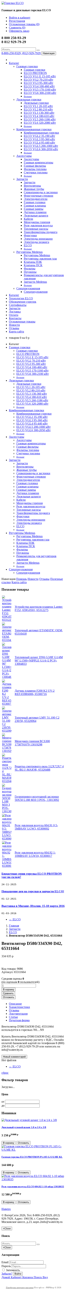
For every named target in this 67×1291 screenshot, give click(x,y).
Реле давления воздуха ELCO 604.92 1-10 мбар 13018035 (32, 1186)
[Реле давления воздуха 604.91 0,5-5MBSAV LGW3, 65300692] (6, 838)
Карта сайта (16, 331)
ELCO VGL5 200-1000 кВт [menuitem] (41, 145)
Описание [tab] (15, 1003)
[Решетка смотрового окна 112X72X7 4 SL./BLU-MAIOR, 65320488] (6, 781)
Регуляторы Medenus (29, 252)
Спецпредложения (28, 288)
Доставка (15, 311)
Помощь (21, 579)
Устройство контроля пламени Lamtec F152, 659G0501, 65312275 (39, 608)
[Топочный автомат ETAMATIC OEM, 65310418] (6, 640)
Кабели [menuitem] (28, 218)
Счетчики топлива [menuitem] (35, 172)
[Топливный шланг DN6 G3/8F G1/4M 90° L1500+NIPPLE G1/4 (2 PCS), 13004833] (6, 676)
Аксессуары (24, 155)
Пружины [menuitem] (30, 271)
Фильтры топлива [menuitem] (35, 169)
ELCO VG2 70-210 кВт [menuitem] (38, 79)
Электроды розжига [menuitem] (36, 242)
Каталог (14, 63)
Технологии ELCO (21, 298)
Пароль (6, 1266)
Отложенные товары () (24, 24)
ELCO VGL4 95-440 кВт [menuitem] (39, 142)
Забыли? (6, 1273)
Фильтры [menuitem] (29, 268)
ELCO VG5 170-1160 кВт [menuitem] (40, 89)
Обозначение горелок (22, 301)
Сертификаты (17, 305)
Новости (14, 324)
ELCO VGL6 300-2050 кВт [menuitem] (41, 149)
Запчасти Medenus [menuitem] (35, 281)
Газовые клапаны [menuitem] (35, 205)
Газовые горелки (27, 66)
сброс (5, 1072)
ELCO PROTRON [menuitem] (35, 73)
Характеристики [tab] (19, 1007)
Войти (18, 1273)
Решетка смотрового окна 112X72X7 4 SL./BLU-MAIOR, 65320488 (39, 768)
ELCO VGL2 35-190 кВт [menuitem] (39, 136)
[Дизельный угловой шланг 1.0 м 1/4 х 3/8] (29, 1120)
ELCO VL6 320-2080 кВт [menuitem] (40, 122)
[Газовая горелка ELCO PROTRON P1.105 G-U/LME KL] (33, 1149)
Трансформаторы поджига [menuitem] (40, 232)
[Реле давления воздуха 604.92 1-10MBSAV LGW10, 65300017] (6, 865)
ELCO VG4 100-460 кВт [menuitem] (39, 86)
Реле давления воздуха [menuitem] (38, 225)
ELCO (15, 919)
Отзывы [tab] (14, 1010)
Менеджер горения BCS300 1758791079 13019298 (32, 743)
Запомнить (12, 1270)
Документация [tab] (18, 1013)
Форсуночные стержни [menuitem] (38, 195)
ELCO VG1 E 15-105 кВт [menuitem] (40, 76)
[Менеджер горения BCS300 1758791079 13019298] (6, 750)
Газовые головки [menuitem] (34, 202)
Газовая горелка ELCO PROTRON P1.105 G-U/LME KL (32, 1156)
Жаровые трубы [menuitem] (34, 189)
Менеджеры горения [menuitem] (37, 222)
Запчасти (22, 179)
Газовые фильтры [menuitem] (35, 165)
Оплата (13, 314)
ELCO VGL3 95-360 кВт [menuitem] (39, 139)
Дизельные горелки (28, 99)
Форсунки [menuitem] (30, 235)
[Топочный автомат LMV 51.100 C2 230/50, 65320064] (6, 730)
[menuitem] (28, 96)
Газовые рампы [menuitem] (33, 208)
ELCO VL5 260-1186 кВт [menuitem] (40, 119)
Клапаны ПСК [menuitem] (33, 265)
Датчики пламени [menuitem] (35, 212)
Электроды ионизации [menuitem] (38, 238)
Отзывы (14, 328)
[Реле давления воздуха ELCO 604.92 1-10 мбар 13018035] (33, 1179)
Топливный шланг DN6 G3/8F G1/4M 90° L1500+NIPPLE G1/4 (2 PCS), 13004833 (39, 660)
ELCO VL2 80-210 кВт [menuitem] (38, 109)
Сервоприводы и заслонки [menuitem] (41, 192)
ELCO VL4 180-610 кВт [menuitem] (39, 116)
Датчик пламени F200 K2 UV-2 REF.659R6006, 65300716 (35, 692)
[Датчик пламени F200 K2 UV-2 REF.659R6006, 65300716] (6, 703)
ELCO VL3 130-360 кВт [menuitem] (39, 112)
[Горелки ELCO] (12, 3)
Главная (14, 925)
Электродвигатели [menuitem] (35, 198)
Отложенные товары (22, 321)
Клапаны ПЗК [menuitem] (33, 261)
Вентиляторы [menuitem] (32, 185)
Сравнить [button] (8, 993)
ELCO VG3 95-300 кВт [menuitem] (38, 83)
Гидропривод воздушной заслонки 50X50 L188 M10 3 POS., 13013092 (37, 798)
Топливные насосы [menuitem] (36, 228)
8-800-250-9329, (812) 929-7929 (21, 53)
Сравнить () (17, 27)
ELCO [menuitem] (28, 245)
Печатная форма (19, 1020)
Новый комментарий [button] (14, 1056)
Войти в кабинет (19, 17)
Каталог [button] (14, 295)
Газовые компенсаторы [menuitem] (38, 162)
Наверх (6, 1209)
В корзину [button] (8, 989)
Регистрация (17, 20)
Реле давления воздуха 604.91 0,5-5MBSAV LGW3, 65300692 (36, 827)
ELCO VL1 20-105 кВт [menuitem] (38, 106)
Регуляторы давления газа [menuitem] (40, 258)
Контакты (15, 318)
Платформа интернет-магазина (20, 1287)
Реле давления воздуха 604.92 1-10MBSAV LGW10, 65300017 (35, 854)
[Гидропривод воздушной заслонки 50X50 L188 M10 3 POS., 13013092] (6, 811)
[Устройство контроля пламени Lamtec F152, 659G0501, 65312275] (6, 619)
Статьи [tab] (13, 1017)
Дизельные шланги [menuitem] (36, 215)
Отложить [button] (8, 997)
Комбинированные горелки (34, 129)
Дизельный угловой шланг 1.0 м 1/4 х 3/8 (23, 1127)
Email (4, 1262)
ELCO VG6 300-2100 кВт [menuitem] (40, 92)
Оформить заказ (19, 30)
